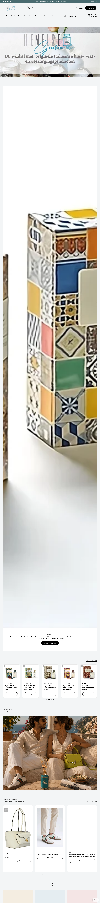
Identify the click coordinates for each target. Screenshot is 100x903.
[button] (49, 699)
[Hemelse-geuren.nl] (10, 8)
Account (80, 8)
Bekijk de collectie (50, 643)
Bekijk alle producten (91, 660)
